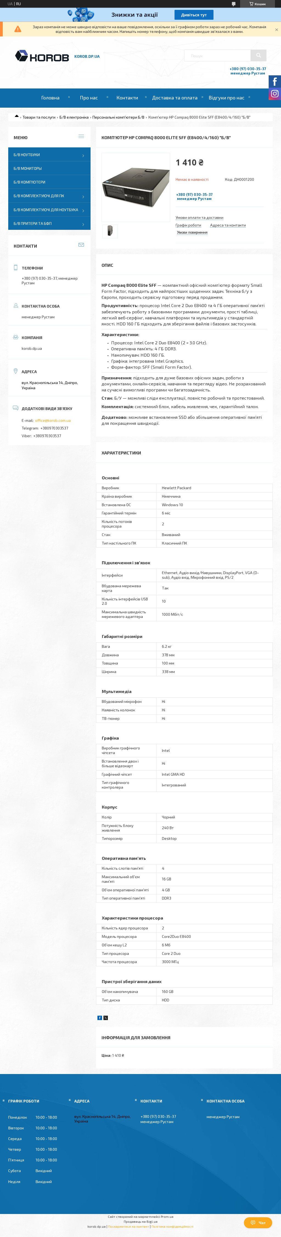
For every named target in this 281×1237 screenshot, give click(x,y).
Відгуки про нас (227, 98)
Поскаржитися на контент (128, 1226)
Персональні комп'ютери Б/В (118, 117)
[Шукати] (258, 55)
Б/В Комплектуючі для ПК (39, 195)
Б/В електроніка (74, 117)
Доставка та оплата (175, 98)
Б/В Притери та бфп (33, 223)
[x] (105, 1018)
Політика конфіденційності (172, 1226)
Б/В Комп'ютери (29, 182)
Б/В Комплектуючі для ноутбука (46, 209)
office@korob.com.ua (53, 420)
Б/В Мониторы (28, 168)
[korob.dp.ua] (42, 60)
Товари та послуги (39, 117)
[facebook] (99, 1018)
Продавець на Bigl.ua (141, 1221)
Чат (262, 1223)
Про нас (89, 98)
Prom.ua (167, 1216)
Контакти (127, 98)
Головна (50, 98)
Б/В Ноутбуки (27, 154)
